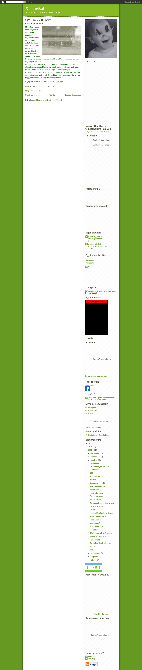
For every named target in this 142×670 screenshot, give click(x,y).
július (93, 560)
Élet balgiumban (95, 236)
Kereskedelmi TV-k (98, 516)
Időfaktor (93, 530)
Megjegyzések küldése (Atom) (49, 100)
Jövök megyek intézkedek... (102, 533)
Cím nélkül (35, 8)
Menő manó (95, 523)
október (94, 460)
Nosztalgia (94, 490)
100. (91, 473)
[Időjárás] (101, 657)
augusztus (95, 557)
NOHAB (93, 480)
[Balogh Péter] (101, 388)
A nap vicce (96, 301)
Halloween (94, 463)
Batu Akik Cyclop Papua (97, 246)
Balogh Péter (89, 385)
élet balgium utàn (95, 239)
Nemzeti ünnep (96, 493)
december (95, 453)
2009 (90, 450)
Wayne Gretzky (96, 476)
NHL (91, 550)
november (95, 457)
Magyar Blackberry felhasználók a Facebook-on (99, 132)
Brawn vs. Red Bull (98, 536)
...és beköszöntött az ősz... (101, 513)
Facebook (92, 411)
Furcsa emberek (97, 526)
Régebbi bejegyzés (72, 95)
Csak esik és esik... (98, 506)
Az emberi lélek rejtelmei (100, 543)
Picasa (91, 413)
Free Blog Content (101, 614)
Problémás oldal (97, 520)
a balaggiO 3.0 (94, 244)
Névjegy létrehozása (92, 394)
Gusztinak (94, 510)
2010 (90, 447)
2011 (90, 443)
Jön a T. (93, 546)
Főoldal (52, 95)
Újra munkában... (97, 496)
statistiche (89, 261)
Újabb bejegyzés (32, 95)
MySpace (92, 408)
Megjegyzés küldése (34, 91)
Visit (93, 427)
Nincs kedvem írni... (98, 486)
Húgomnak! (95, 540)
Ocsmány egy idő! (97, 483)
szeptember (96, 553)
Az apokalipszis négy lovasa (102, 503)
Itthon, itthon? (96, 500)
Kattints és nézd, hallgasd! (99, 435)
